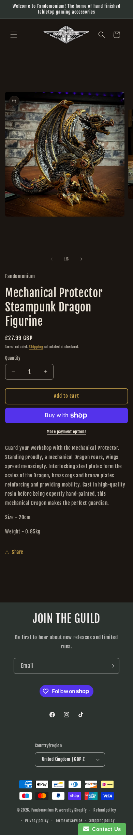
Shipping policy (102, 820)
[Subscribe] (111, 666)
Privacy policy (37, 820)
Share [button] (17, 552)
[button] (13, 34)
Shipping (36, 347)
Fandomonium (42, 810)
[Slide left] (51, 259)
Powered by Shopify (71, 810)
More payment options (66, 431)
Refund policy (104, 810)
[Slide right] (81, 259)
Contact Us (105, 829)
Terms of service (69, 820)
